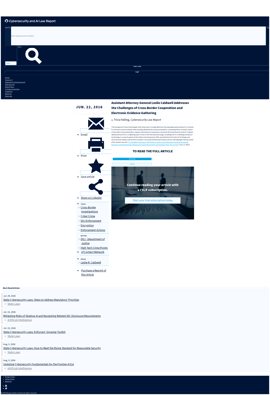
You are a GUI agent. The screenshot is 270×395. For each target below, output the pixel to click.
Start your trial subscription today (153, 200)
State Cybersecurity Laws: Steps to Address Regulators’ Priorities (41, 300)
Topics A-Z (9, 80)
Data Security (10, 85)
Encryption (87, 225)
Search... (8, 27)
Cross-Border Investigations (89, 209)
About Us (8, 94)
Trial (137, 66)
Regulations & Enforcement (15, 82)
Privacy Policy (10, 377)
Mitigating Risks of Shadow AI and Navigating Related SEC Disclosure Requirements (52, 316)
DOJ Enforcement (91, 221)
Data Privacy (9, 87)
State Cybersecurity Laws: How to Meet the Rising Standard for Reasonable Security (52, 348)
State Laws (13, 304)
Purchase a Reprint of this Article (93, 273)
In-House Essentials (12, 89)
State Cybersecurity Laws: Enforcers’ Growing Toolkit (34, 332)
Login (137, 72)
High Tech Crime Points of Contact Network (94, 250)
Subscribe (8, 96)
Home (7, 78)
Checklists (9, 91)
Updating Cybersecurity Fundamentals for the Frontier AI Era (38, 364)
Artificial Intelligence (19, 320)
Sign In (132, 164)
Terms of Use (9, 379)
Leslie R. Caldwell (91, 263)
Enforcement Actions (93, 230)
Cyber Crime (88, 216)
